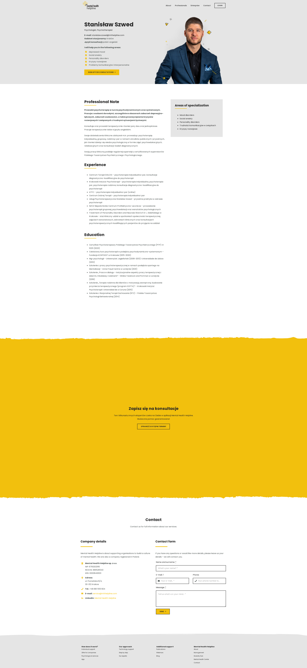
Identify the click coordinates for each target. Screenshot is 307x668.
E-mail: (160, 574)
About (196, 649)
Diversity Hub (198, 656)
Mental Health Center (201, 659)
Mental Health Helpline (105, 598)
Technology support (126, 649)
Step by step (123, 653)
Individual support (88, 649)
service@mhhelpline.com (104, 593)
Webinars (159, 653)
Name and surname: (166, 562)
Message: (161, 587)
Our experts (123, 656)
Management (199, 653)
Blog (158, 656)
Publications (160, 649)
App (83, 659)
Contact (197, 663)
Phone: (196, 574)
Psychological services (90, 656)
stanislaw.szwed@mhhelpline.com (108, 35)
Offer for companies (89, 653)
